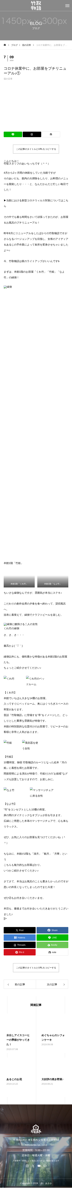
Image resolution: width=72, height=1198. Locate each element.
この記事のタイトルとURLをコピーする (36, 149)
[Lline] (13, 134)
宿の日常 (8, 79)
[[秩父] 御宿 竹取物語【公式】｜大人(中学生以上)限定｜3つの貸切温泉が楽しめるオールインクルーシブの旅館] (36, 5)
